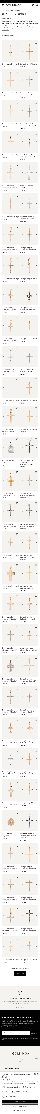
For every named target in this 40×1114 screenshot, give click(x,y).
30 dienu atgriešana (20, 1)
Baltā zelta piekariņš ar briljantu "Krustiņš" (9, 773)
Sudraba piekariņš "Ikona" (8, 461)
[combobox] (35, 1074)
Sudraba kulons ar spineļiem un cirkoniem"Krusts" (26, 462)
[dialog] (20, 1093)
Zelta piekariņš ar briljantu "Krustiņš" (8, 430)
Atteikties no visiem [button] (20, 1106)
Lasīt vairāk (31, 1083)
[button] (20, 1110)
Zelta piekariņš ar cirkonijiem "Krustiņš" (9, 187)
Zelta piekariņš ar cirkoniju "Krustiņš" (8, 494)
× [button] (38, 1074)
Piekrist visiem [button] (20, 1101)
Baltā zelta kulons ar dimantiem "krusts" (27, 218)
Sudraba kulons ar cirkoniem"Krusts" (26, 94)
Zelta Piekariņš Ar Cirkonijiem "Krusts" (27, 156)
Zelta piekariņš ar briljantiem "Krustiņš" (28, 556)
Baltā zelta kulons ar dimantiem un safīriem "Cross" (28, 836)
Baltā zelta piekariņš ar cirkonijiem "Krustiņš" (28, 125)
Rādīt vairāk (5, 30)
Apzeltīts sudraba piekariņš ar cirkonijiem (28, 649)
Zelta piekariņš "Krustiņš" (11, 64)
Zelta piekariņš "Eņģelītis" (7, 835)
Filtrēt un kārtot (8, 36)
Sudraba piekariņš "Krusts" (26, 187)
